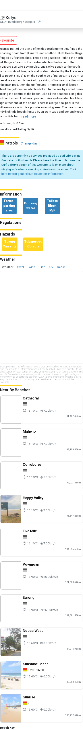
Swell (21, 267)
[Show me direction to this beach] (39, 22)
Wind (32, 267)
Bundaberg (15, 22)
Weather (7, 267)
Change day (29, 143)
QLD (3, 22)
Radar (61, 267)
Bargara (30, 22)
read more (28, 116)
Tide (42, 267)
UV (51, 267)
